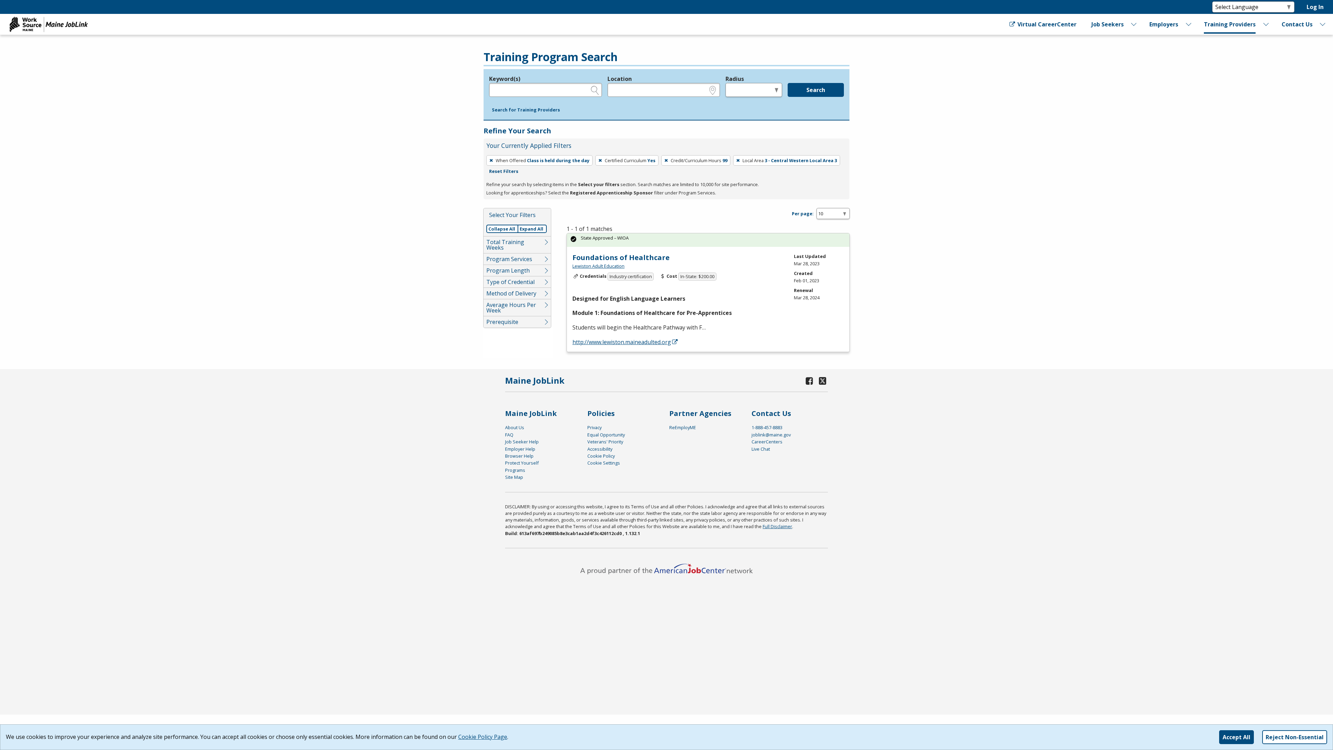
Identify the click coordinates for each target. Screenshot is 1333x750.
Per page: (803, 213)
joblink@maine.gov (771, 435)
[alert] (708, 240)
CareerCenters (767, 442)
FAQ (509, 435)
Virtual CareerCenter (1046, 24)
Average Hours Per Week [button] (511, 307)
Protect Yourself (522, 463)
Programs (515, 470)
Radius (735, 79)
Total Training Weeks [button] (505, 244)
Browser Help (519, 456)
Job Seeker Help (522, 442)
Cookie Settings (603, 463)
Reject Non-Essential (1295, 737)
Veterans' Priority (605, 442)
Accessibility (599, 449)
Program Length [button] (508, 270)
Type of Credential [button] (510, 282)
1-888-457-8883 (767, 427)
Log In (1315, 7)
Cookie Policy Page (482, 737)
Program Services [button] (509, 259)
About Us (514, 427)
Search (815, 90)
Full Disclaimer (777, 526)
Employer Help (520, 449)
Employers (1163, 24)
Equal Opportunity (606, 435)
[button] (526, 110)
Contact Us (1297, 24)
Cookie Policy (601, 456)
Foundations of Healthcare (621, 257)
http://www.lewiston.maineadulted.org (621, 342)
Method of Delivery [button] (511, 293)
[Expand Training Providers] (1266, 24)
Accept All (1236, 737)
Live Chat (761, 449)
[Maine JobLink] (49, 24)
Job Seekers (1107, 24)
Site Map (514, 477)
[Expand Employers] (1188, 24)
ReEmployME (682, 427)
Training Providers (1230, 24)
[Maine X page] (822, 380)
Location (619, 79)
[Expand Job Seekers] (1134, 24)
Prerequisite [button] (502, 322)
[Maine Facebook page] (809, 380)
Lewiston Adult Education (598, 266)
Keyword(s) (504, 79)
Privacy (594, 427)
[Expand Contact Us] (1322, 24)
